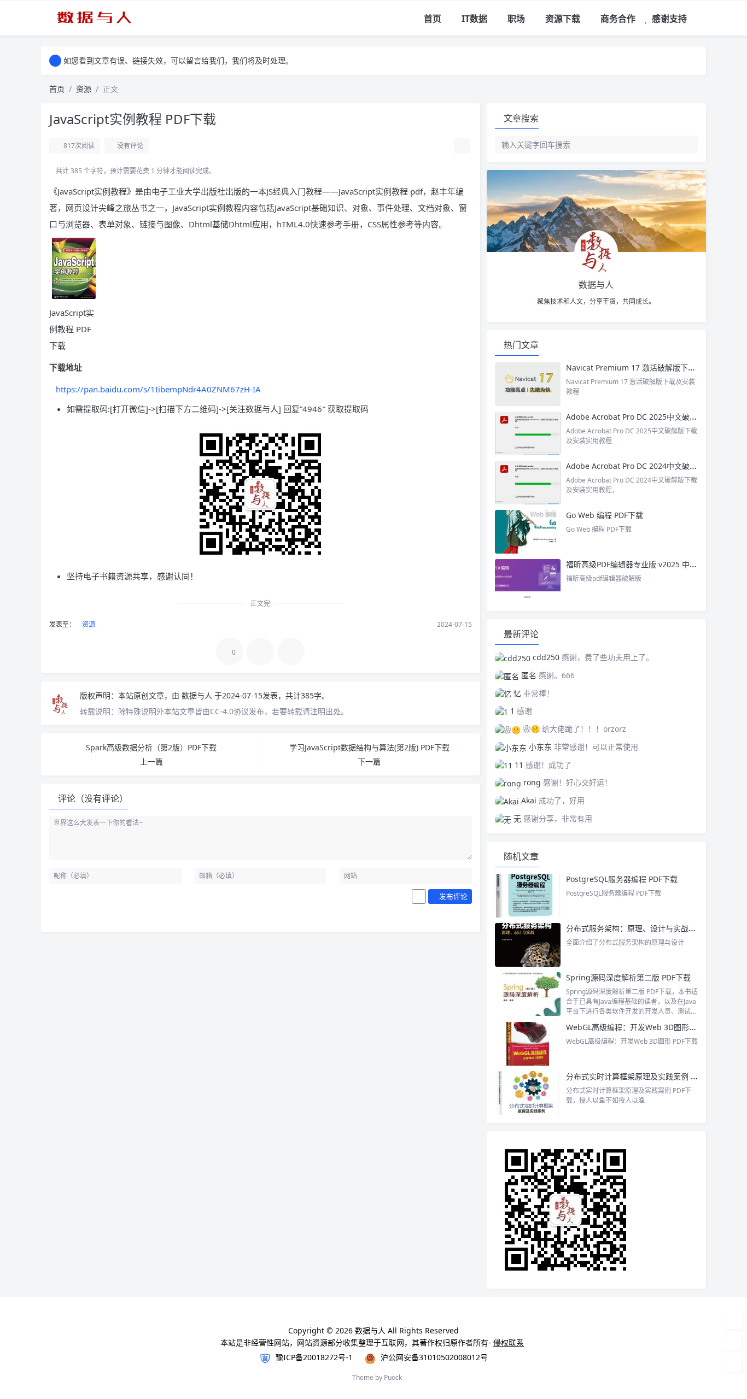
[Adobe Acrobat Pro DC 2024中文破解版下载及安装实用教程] (528, 482)
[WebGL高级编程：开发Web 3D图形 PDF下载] (528, 1044)
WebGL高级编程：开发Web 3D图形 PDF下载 (643, 1027)
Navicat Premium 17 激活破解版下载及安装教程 (651, 367)
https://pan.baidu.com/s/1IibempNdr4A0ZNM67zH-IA (158, 389)
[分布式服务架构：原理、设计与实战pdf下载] (528, 945)
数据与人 (198, 695)
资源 (83, 89)
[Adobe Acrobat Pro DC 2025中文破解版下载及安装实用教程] (528, 433)
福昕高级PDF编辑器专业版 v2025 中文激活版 (643, 564)
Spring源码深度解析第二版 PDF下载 (628, 977)
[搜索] (698, 19)
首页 (57, 89)
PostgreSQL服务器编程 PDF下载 (622, 879)
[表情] (419, 896)
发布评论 (452, 896)
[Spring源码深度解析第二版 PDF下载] (528, 994)
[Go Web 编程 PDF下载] (528, 532)
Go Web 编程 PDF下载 (604, 515)
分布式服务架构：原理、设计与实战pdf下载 (641, 928)
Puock (393, 1377)
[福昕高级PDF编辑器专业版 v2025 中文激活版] (528, 581)
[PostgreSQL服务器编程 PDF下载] (528, 896)
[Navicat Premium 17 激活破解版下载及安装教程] (528, 384)
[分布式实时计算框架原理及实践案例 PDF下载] (528, 1093)
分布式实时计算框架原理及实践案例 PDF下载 (643, 1076)
